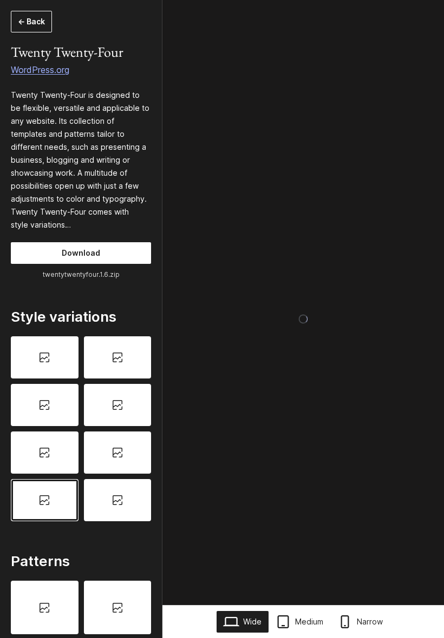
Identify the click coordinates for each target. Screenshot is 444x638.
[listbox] (81, 428)
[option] (45, 357)
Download (81, 252)
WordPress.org (40, 69)
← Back (31, 21)
